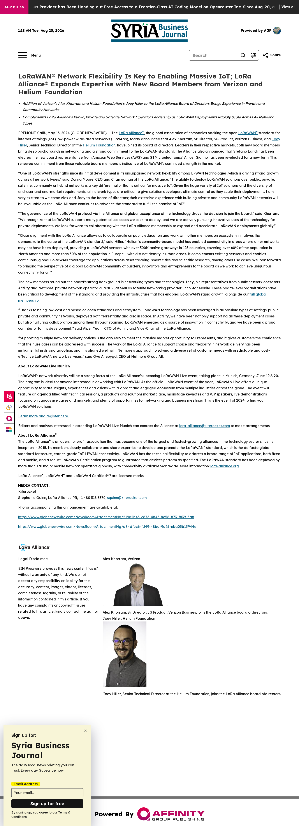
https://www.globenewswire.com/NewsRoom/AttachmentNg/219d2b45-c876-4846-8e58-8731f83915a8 (106, 517)
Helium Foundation (99, 145)
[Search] (243, 55)
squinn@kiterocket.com (127, 497)
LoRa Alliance (130, 133)
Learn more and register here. (43, 416)
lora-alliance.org (224, 466)
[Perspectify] (9, 407)
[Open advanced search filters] (253, 55)
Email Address (26, 784)
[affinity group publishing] (9, 418)
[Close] (85, 731)
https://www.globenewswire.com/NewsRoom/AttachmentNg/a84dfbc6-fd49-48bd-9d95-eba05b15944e (107, 526)
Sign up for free (47, 803)
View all (288, 7)
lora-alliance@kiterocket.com (204, 426)
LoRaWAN (247, 133)
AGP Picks (14, 7)
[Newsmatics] (9, 429)
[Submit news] (9, 396)
